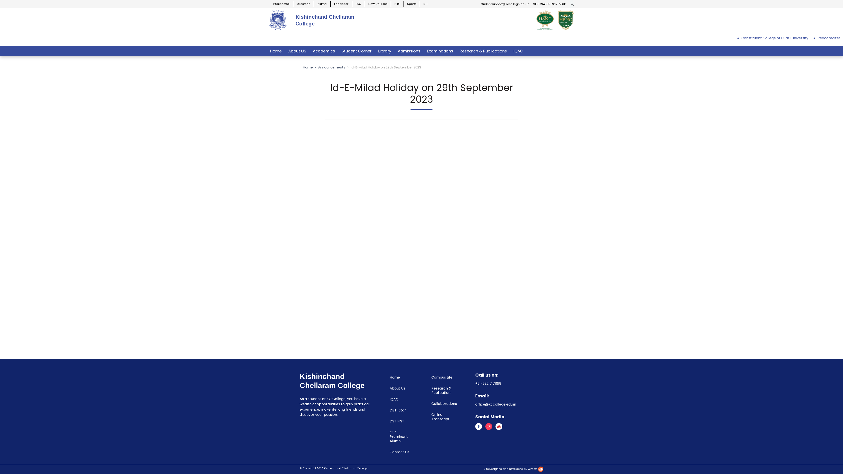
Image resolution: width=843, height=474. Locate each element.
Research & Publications (483, 51)
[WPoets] (540, 469)
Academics (324, 51)
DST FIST (397, 421)
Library (384, 51)
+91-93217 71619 (488, 383)
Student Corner (357, 51)
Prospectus (281, 4)
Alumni (322, 4)
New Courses (377, 4)
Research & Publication (441, 390)
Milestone (303, 4)
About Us (397, 388)
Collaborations (444, 403)
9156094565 (541, 4)
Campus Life (441, 377)
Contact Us (399, 451)
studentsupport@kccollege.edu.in (505, 4)
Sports (411, 4)
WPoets (532, 469)
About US (297, 51)
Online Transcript (440, 417)
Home (276, 51)
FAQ (358, 4)
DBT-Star (398, 410)
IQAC (518, 51)
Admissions (409, 51)
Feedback (341, 4)
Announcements (331, 67)
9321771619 (559, 4)
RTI (425, 4)
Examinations (440, 51)
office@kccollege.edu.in (495, 404)
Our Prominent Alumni (399, 436)
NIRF (397, 4)
